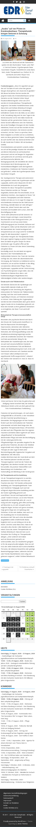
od (15, 38)
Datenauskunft (8, 798)
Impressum (7, 800)
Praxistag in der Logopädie (7, 568)
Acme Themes (23, 824)
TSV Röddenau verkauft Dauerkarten (26, 568)
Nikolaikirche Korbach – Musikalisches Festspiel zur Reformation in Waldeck (17, 774)
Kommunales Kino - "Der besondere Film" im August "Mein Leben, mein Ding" (16, 716)
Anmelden (4, 587)
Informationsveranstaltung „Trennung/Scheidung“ (18, 750)
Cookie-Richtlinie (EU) (8, 589)
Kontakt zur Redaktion (11, 803)
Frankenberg (5, 560)
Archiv (5, 805)
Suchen (22, 601)
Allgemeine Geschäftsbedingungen (15, 793)
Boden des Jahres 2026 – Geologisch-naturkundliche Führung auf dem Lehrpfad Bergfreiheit (18, 663)
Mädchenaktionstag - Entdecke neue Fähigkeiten (17, 782)
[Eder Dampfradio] (3, 20)
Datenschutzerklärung (10, 796)
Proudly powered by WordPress (14, 821)
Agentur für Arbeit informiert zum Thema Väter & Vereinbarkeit (17, 742)
